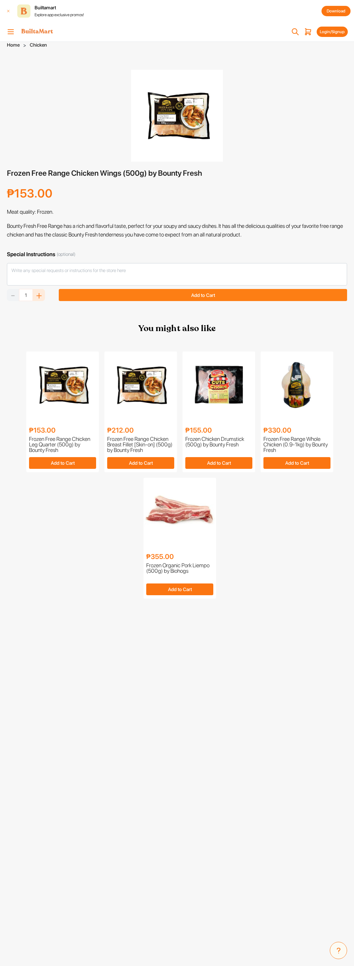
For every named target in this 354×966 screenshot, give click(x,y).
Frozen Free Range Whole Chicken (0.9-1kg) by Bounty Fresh (295, 444)
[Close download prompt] (8, 11)
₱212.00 (120, 430)
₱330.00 (277, 430)
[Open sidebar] (10, 32)
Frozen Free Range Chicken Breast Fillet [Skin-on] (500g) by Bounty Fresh (140, 444)
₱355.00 (160, 556)
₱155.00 (198, 430)
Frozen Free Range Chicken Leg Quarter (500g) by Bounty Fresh (59, 444)
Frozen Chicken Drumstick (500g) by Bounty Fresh (214, 442)
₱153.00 (42, 430)
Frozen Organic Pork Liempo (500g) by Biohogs (177, 568)
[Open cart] (308, 32)
